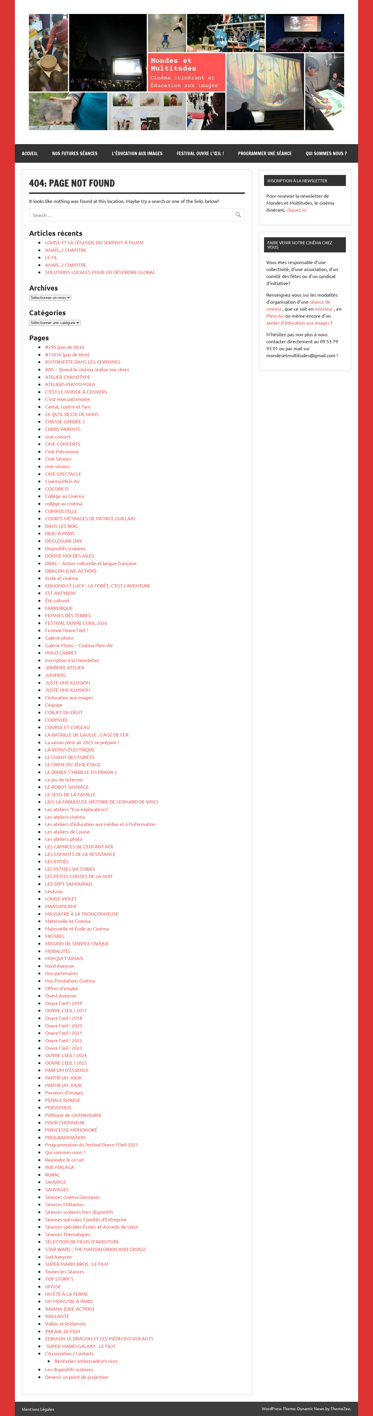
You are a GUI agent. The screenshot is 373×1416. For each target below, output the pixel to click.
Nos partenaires (61, 973)
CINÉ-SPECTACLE (63, 474)
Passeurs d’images (64, 1092)
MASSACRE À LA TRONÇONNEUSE (82, 913)
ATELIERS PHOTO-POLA (70, 384)
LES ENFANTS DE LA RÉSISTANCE (80, 854)
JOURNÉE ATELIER (64, 667)
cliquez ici (296, 210)
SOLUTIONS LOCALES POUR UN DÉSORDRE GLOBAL (100, 272)
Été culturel (57, 600)
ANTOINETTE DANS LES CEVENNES (82, 361)
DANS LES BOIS (61, 526)
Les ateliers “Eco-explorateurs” (77, 809)
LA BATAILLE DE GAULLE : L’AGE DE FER (87, 734)
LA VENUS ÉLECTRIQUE (70, 749)
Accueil (30, 153)
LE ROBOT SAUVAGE (67, 787)
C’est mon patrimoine (67, 399)
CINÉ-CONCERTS (62, 444)
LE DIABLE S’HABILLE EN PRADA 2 (81, 772)
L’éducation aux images (137, 153)
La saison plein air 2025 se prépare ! (82, 742)
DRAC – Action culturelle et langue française (91, 563)
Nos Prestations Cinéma (70, 980)
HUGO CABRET (61, 652)
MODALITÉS (58, 951)
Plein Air (275, 315)
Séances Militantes (64, 1204)
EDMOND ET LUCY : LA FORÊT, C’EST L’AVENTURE (97, 585)
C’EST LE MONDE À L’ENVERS (76, 391)
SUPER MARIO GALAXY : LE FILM (80, 1346)
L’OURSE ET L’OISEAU (67, 727)
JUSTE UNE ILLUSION (67, 682)
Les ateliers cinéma (65, 816)
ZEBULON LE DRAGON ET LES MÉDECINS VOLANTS (99, 1338)
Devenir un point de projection (76, 1377)
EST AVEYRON (60, 593)
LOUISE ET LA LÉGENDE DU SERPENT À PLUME (94, 242)
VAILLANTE (57, 1316)
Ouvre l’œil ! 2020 (63, 1025)
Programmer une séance (265, 153)
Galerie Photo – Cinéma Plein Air (79, 645)
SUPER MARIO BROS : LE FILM (76, 1264)
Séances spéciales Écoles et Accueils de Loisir (91, 1226)
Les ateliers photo (63, 839)
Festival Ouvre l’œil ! (200, 153)
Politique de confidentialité (73, 1115)
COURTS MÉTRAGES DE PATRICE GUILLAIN (90, 518)
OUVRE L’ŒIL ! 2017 (66, 1010)
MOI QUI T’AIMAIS (64, 958)
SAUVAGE (55, 1182)
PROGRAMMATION (65, 1137)
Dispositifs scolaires (65, 548)
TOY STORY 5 (59, 1279)
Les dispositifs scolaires (69, 1369)
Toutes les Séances (64, 1271)
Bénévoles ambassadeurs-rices (86, 1361)
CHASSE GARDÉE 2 (65, 421)
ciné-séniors (57, 466)
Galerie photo (59, 637)
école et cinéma (61, 578)
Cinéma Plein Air (62, 481)
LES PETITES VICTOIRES (70, 869)
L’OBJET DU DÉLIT (64, 712)
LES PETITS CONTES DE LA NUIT (79, 876)
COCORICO (56, 488)
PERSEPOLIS (58, 1107)
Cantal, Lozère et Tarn (68, 406)
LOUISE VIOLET (61, 898)
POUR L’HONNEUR (64, 1122)
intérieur (324, 308)
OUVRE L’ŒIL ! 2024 (66, 1055)
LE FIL (51, 257)
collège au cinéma (63, 503)
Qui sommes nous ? (326, 153)
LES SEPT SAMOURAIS (68, 883)
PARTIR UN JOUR (63, 1077)
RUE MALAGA (59, 1167)
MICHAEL (55, 936)
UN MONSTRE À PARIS (69, 1301)
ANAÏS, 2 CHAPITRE (66, 250)
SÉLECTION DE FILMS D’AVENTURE (82, 1241)
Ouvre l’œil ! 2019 (63, 1003)
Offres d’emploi (61, 988)
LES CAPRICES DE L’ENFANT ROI (79, 846)
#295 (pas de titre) (64, 347)
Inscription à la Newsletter (72, 660)
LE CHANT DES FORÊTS (69, 757)
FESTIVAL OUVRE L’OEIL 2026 (76, 623)
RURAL (52, 1174)
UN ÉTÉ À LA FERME (66, 1294)
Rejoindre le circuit (64, 1159)
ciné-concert (58, 436)
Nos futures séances (75, 153)
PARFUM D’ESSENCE (67, 1070)
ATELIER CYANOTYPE (67, 377)
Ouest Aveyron (60, 995)
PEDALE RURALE (62, 1100)
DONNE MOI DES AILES (69, 555)
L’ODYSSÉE (56, 720)
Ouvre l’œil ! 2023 (63, 1048)
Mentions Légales (38, 1409)
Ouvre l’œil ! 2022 (63, 1040)
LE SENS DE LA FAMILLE (70, 794)
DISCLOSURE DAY (63, 541)
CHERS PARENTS (63, 429)
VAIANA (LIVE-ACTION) (69, 1308)
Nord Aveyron (59, 966)
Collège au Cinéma (64, 496)
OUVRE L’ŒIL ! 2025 (66, 1062)
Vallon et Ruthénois (65, 1323)
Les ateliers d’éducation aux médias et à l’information (100, 824)
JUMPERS (55, 675)
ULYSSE (53, 1286)
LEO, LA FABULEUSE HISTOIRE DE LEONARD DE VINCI (101, 801)
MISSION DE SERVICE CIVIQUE (77, 943)
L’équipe (53, 704)
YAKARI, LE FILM (62, 1331)
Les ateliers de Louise (67, 831)
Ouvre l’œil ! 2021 (63, 1033)
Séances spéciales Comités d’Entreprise (86, 1219)
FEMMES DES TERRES (68, 615)
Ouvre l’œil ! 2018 (63, 1018)
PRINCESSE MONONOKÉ (71, 1129)
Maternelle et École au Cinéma (77, 928)
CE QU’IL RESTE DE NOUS (72, 414)
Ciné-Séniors (58, 458)
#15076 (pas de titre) (67, 354)
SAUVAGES (57, 1189)
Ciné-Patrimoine (62, 451)
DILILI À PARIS (60, 533)
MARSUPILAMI (60, 906)
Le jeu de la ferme (64, 779)
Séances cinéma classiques (72, 1197)
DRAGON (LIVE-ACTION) (70, 571)
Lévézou (54, 891)
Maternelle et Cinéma (67, 921)
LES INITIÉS (57, 861)
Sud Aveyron (58, 1256)
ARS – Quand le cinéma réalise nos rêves (87, 369)
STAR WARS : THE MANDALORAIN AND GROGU (95, 1249)
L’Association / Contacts (69, 1353)
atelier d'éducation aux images (298, 322)
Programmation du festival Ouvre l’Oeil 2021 (91, 1144)
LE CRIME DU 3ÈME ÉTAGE (73, 764)
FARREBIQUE (59, 608)
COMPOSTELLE (61, 511)
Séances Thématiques (67, 1234)
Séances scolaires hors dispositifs (79, 1212)
